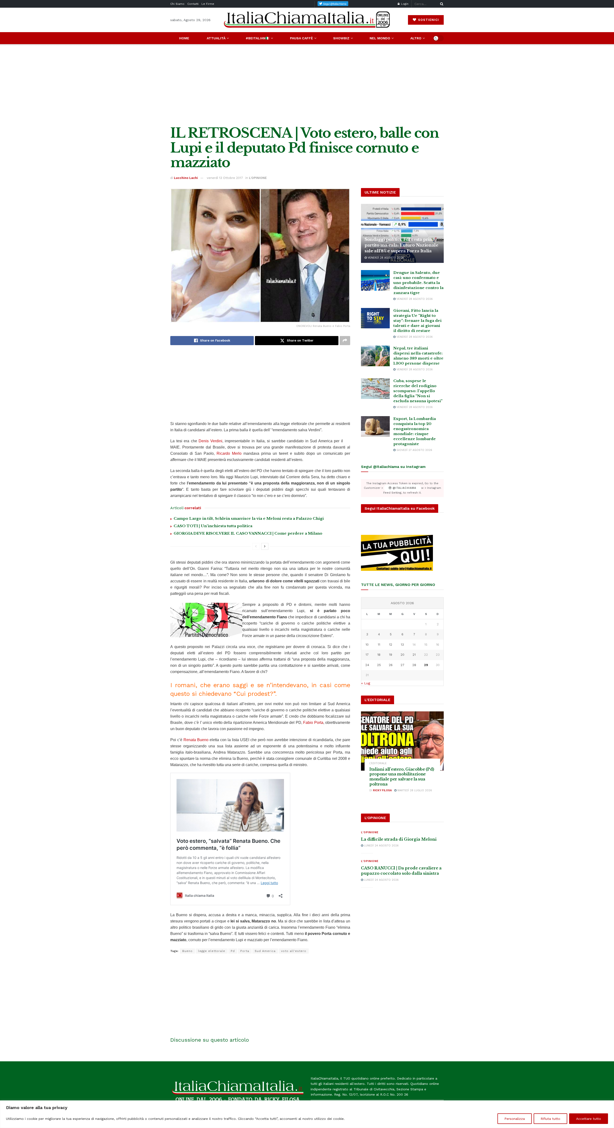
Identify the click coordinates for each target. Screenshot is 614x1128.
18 (378, 654)
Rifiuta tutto (550, 1119)
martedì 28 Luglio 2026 (414, 790)
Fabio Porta (313, 723)
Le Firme (207, 4)
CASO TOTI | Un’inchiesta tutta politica (213, 526)
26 (391, 665)
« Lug (365, 683)
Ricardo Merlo (229, 453)
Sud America (265, 951)
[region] (307, 1114)
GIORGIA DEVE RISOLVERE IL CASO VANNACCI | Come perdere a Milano (248, 533)
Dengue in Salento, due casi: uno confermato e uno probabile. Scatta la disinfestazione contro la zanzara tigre (418, 282)
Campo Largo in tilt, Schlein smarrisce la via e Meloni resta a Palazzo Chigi (249, 518)
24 (367, 665)
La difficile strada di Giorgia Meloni (399, 839)
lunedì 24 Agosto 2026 (381, 845)
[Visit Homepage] (307, 19)
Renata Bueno (195, 740)
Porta (244, 951)
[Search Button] (441, 4)
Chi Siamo (177, 4)
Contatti (193, 4)
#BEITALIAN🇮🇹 (258, 38)
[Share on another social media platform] (345, 340)
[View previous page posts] (256, 546)
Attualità (216, 38)
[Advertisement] (307, 84)
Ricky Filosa (382, 790)
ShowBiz (341, 38)
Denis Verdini (210, 441)
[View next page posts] (264, 546)
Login (404, 4)
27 (402, 665)
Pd (233, 951)
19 (390, 654)
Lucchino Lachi (186, 178)
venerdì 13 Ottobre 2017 (225, 178)
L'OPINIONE (258, 178)
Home (184, 38)
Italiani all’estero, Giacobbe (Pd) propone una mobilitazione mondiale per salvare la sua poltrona (401, 776)
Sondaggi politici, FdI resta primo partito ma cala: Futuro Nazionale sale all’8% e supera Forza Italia (401, 245)
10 (367, 644)
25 (379, 665)
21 (414, 654)
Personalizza (514, 1119)
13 (402, 644)
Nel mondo (380, 38)
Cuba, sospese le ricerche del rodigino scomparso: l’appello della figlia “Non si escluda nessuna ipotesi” (418, 390)
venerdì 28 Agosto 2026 (385, 257)
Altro (415, 38)
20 (402, 654)
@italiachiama (403, 488)
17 (367, 654)
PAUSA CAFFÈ (301, 38)
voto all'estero (293, 951)
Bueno (187, 951)
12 (390, 644)
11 (379, 644)
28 (414, 665)
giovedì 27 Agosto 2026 (414, 450)
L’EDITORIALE (378, 763)
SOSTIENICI (428, 20)
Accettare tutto (588, 1119)
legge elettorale (211, 951)
